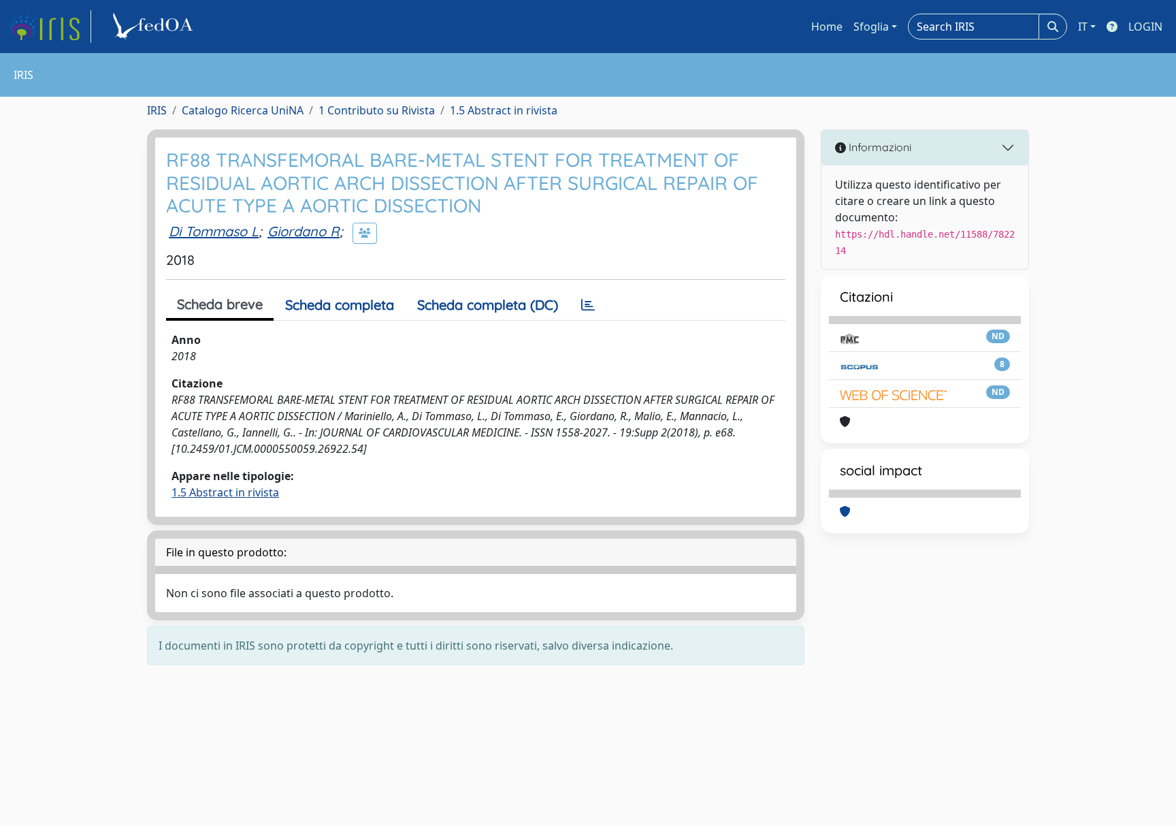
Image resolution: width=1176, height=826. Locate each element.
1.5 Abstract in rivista (503, 110)
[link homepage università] (155, 26)
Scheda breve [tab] (220, 304)
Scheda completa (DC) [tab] (487, 304)
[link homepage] (49, 26)
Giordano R (303, 231)
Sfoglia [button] (871, 26)
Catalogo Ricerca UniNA (243, 110)
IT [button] (1083, 26)
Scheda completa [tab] (339, 304)
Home (827, 26)
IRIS (157, 110)
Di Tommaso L (214, 231)
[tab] (588, 305)
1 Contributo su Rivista (376, 110)
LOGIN (1145, 26)
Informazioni (878, 147)
